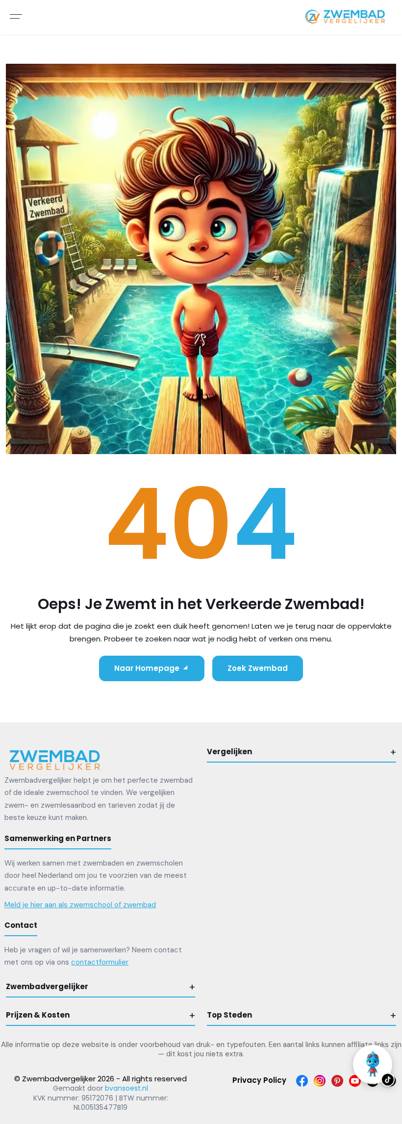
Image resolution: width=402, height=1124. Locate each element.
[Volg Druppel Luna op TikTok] (372, 1060)
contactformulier (99, 962)
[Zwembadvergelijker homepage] (55, 759)
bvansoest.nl (126, 1088)
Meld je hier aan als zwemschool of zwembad (80, 905)
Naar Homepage (146, 668)
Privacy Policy (259, 1080)
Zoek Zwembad (257, 668)
